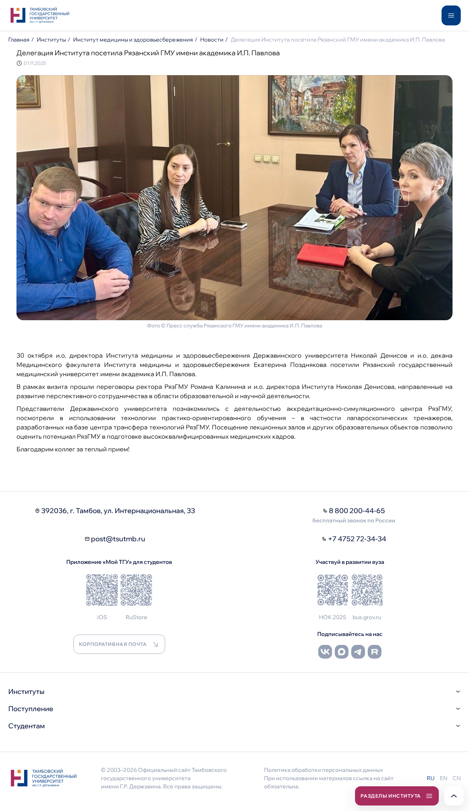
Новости (212, 39)
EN (443, 778)
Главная (19, 39)
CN (457, 778)
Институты (51, 39)
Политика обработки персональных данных (323, 769)
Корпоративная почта (113, 644)
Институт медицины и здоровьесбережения (133, 39)
